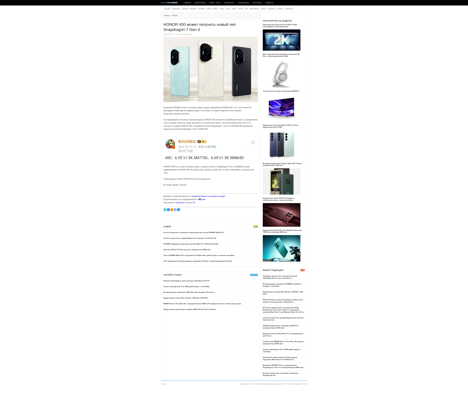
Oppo (240, 9)
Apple (263, 9)
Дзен (203, 199)
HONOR (185, 9)
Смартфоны (200, 3)
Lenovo (280, 9)
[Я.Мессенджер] (164, 209)
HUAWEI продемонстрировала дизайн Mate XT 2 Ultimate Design (190, 244)
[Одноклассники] (171, 209)
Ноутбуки (257, 3)
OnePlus (289, 9)
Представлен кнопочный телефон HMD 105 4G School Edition (189, 309)
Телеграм (179, 203)
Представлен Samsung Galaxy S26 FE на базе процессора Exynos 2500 (280, 126)
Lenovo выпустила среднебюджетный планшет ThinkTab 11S (189, 238)
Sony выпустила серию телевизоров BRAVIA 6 (281, 91)
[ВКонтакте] (168, 209)
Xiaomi (167, 9)
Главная (187, 3)
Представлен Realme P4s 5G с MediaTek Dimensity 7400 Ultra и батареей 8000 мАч (282, 231)
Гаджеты (269, 3)
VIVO (228, 9)
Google (271, 9)
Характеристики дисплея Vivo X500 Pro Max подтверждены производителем (280, 26)
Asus (222, 9)
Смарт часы (214, 3)
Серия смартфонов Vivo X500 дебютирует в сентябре (186, 286)
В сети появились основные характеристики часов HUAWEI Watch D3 (193, 232)
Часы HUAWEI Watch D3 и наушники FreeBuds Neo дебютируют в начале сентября (198, 255)
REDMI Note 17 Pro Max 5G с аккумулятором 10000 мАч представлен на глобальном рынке (202, 304)
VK (194, 203)
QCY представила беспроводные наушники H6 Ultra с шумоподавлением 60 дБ (197, 261)
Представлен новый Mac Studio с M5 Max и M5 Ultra (185, 298)
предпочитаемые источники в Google (208, 196)
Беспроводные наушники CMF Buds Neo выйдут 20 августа (189, 292)
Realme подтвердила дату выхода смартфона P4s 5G (186, 281)
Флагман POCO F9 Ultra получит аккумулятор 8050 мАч (187, 250)
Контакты (164, 384)
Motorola (254, 9)
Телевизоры (243, 3)
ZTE (246, 9)
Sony (234, 9)
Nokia (215, 9)
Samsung (176, 9)
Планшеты (229, 3)
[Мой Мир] (178, 209)
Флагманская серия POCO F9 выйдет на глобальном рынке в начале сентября (278, 199)
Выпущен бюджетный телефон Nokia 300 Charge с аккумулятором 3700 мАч (282, 164)
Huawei (201, 9)
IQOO (209, 9)
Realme (193, 9)
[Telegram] (175, 209)
